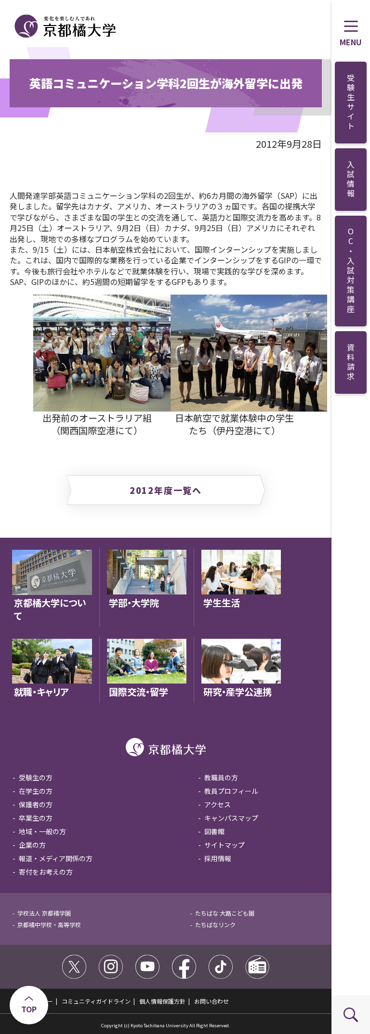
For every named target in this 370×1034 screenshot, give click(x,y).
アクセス (217, 804)
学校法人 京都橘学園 (44, 913)
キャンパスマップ (231, 818)
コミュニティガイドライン (96, 1001)
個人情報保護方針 (162, 1001)
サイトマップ (224, 845)
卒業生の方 (36, 818)
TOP (29, 1009)
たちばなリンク (215, 924)
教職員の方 (221, 777)
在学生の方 (36, 791)
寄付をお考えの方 (46, 872)
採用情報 (217, 858)
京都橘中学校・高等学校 (49, 924)
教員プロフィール (231, 791)
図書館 (214, 831)
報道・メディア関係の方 (55, 858)
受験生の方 (36, 777)
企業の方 (32, 845)
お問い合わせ (211, 1001)
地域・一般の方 (42, 831)
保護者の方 (36, 804)
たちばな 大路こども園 (224, 913)
